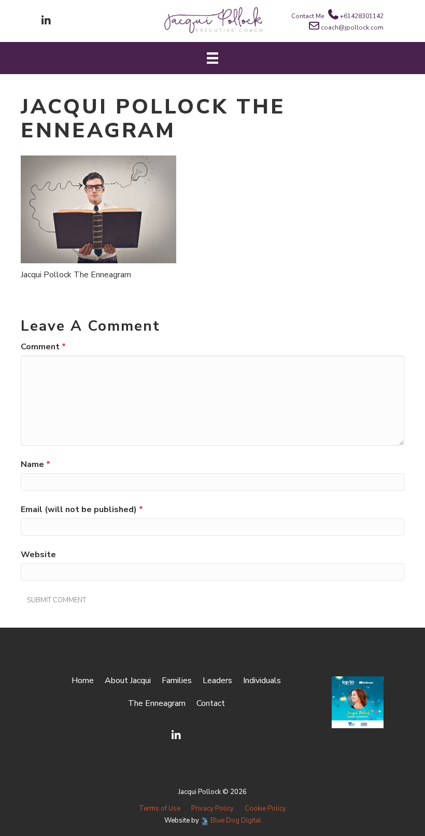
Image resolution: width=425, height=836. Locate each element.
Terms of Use (159, 808)
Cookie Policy (265, 808)
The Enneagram (157, 703)
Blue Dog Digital (235, 820)
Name (35, 464)
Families (177, 680)
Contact (210, 703)
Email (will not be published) (82, 509)
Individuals (262, 680)
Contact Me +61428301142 (337, 16)
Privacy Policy (212, 808)
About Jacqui (128, 680)
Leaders (217, 680)
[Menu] (212, 58)
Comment (43, 346)
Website (38, 554)
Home (83, 680)
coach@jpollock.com (352, 27)
